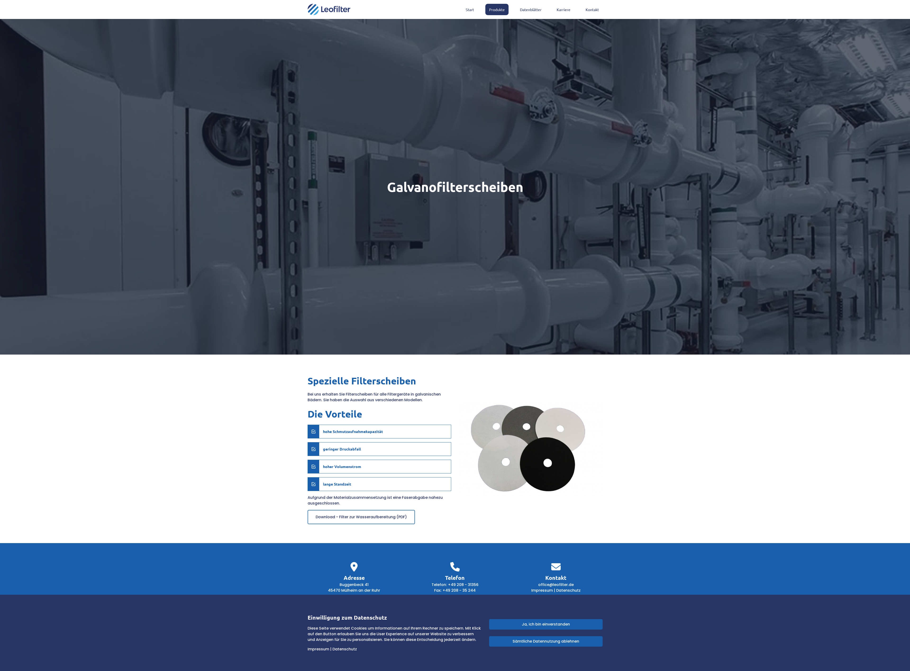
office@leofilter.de (556, 584)
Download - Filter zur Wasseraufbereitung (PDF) (361, 517)
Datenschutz (568, 590)
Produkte (497, 9)
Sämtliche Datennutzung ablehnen (546, 641)
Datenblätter (530, 9)
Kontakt (592, 9)
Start (470, 9)
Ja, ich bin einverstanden (546, 624)
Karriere (563, 9)
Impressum (542, 590)
